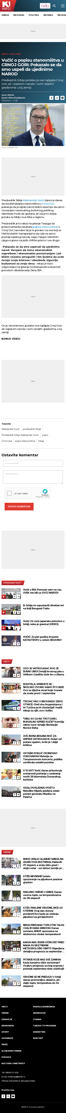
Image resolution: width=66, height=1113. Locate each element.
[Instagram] (8, 1096)
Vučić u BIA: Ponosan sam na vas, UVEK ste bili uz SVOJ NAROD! (42, 591)
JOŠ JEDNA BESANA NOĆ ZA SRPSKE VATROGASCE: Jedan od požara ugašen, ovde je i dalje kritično (42, 741)
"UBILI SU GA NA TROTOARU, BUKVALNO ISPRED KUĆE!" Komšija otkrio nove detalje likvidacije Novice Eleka (43, 723)
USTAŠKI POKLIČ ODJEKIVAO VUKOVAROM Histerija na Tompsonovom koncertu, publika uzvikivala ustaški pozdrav (42, 758)
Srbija (5, 15)
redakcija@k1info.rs (16, 1077)
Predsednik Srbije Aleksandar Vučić (20, 435)
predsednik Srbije (32, 429)
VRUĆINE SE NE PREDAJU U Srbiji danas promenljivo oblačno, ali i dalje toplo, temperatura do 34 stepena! (42, 981)
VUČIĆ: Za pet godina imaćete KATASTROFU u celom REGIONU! (42, 638)
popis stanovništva (25, 441)
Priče (5, 1044)
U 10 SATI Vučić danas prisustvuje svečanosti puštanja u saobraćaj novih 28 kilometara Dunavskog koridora (42, 775)
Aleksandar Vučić (33, 200)
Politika (34, 15)
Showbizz (7, 1038)
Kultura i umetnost (13, 1063)
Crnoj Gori (48, 203)
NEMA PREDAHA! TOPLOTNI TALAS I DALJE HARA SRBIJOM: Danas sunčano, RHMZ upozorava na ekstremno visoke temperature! (43, 930)
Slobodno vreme (11, 1051)
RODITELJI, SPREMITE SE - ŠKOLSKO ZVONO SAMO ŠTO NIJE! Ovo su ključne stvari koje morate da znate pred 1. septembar (43, 689)
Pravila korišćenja (44, 1007)
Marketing (39, 1032)
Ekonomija (8, 1025)
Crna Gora (7, 441)
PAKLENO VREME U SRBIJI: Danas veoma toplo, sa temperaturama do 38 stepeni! (42, 895)
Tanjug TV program (44, 1025)
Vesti (5, 54)
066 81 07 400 (12, 1072)
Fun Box (6, 1057)
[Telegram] (62, 98)
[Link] (57, 98)
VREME (7, 852)
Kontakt (38, 1038)
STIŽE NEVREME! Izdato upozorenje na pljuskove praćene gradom (42, 879)
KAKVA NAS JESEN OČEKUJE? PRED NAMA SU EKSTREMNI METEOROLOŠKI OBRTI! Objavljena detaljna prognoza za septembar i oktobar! (43, 947)
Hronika (48, 15)
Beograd (18, 15)
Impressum (39, 1013)
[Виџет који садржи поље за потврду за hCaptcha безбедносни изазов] (28, 493)
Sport (5, 1032)
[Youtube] (13, 1096)
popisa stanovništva (45, 226)
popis (45, 435)
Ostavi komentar (19, 506)
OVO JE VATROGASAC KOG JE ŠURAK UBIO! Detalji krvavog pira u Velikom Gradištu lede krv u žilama (43, 671)
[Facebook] (14, 596)
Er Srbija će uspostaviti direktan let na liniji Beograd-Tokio (43, 607)
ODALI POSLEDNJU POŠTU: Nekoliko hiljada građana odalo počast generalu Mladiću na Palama (41, 792)
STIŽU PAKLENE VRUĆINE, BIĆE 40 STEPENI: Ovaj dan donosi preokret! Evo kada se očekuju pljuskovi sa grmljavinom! (42, 912)
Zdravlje (7, 1019)
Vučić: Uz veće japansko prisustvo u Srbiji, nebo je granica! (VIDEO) (43, 623)
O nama (37, 1019)
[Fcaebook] (51, 98)
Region (62, 15)
